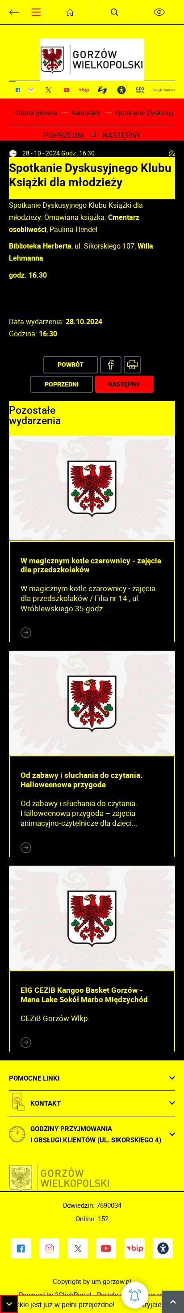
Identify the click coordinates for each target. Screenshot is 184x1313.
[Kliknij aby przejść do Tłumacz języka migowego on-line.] (102, 90)
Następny (121, 135)
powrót (71, 364)
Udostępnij (110, 364)
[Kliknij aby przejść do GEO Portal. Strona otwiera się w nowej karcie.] (140, 90)
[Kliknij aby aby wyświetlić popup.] (134, 1295)
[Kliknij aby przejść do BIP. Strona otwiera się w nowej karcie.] (83, 90)
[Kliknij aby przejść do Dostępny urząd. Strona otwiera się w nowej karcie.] (121, 90)
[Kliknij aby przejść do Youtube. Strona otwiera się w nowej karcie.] (67, 90)
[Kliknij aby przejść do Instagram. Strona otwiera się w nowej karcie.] (31, 90)
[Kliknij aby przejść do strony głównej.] (70, 12)
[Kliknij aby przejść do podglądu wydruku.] (132, 364)
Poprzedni (64, 135)
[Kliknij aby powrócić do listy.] (94, 135)
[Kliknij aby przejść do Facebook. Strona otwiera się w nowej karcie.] (18, 90)
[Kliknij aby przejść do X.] (49, 90)
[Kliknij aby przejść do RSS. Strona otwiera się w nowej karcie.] (172, 153)
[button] (9, 1304)
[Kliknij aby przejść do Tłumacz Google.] (164, 90)
